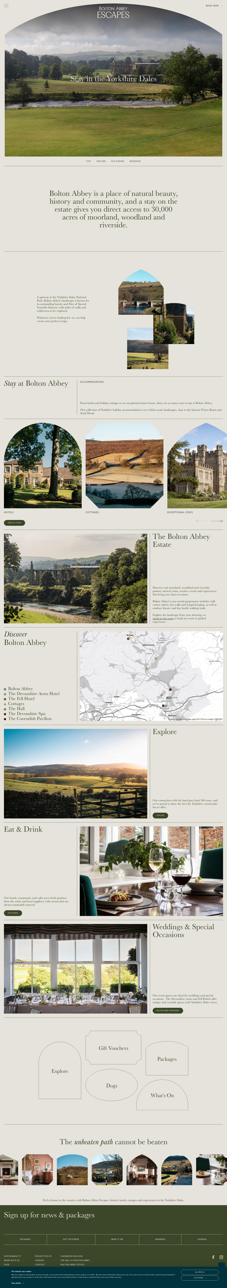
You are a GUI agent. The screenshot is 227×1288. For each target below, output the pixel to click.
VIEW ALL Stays (14, 523)
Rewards (160, 1239)
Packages (25, 1239)
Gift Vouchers (71, 1239)
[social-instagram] (221, 1257)
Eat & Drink (117, 161)
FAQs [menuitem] (6, 1265)
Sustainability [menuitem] (12, 1256)
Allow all (200, 1272)
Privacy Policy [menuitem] (43, 1256)
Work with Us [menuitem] (12, 1261)
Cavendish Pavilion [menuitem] (72, 1256)
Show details (16, 1283)
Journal (202, 1239)
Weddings (135, 161)
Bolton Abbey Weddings (168, 1010)
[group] (43, 468)
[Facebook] (213, 1257)
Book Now (212, 6)
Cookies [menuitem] (39, 1261)
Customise (198, 1278)
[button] (217, 521)
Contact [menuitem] (40, 1265)
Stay (88, 161)
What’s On (117, 1239)
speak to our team (163, 618)
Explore (101, 161)
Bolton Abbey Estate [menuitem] (73, 1265)
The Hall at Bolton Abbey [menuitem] (75, 1261)
